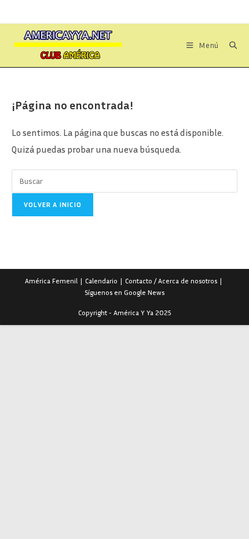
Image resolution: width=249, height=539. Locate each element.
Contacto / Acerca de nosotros (171, 280)
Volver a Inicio (53, 204)
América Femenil (51, 280)
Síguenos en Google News (124, 292)
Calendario (101, 280)
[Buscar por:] (229, 45)
